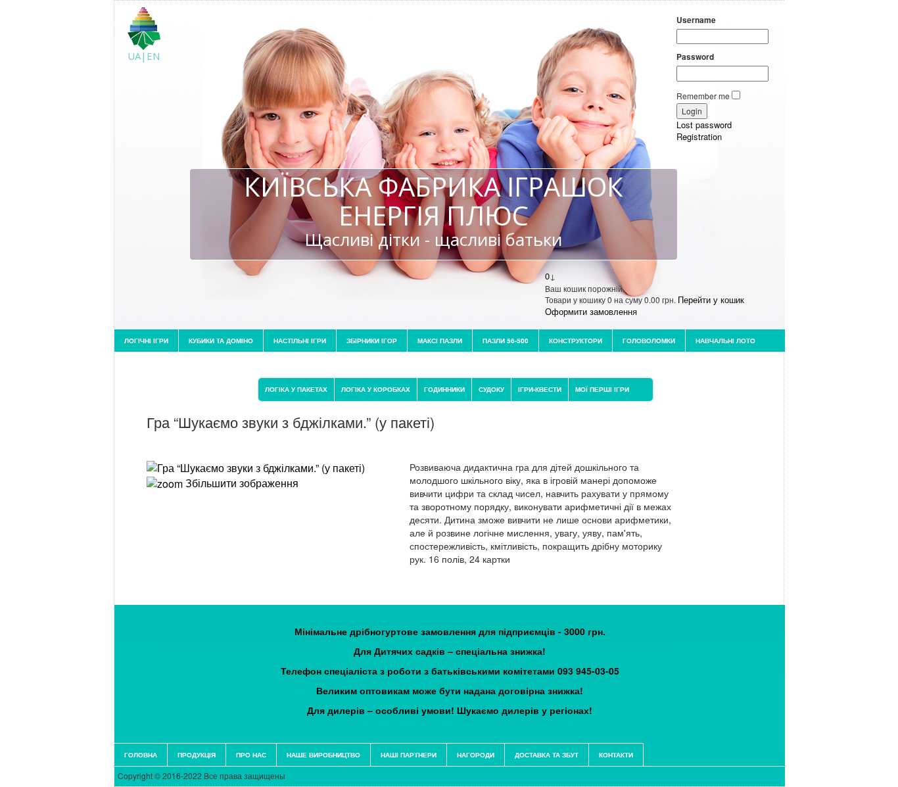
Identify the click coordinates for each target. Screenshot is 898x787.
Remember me (703, 95)
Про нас (251, 754)
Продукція (196, 754)
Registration (699, 136)
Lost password (704, 124)
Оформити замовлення (591, 311)
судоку (491, 389)
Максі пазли (439, 340)
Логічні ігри (146, 340)
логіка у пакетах (296, 389)
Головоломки (649, 340)
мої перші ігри (602, 389)
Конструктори (575, 340)
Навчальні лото (725, 340)
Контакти (616, 754)
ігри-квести (539, 389)
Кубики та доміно (221, 340)
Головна (140, 754)
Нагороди (475, 754)
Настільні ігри (299, 340)
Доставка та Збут (547, 754)
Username (696, 20)
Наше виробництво (323, 754)
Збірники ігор (371, 340)
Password (695, 56)
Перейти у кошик (711, 299)
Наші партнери (409, 754)
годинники (444, 389)
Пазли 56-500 (506, 340)
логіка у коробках (375, 389)
